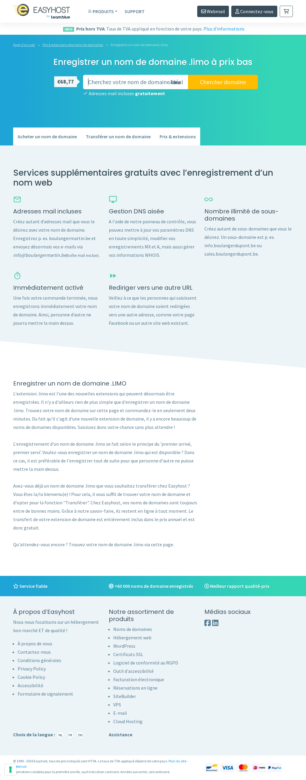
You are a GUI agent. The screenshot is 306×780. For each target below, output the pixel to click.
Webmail (215, 11)
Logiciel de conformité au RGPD (145, 663)
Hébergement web (132, 638)
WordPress (124, 646)
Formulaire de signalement (45, 694)
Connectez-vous (256, 11)
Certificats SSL (128, 654)
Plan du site (177, 761)
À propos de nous (35, 644)
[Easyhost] (46, 11)
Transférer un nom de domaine (118, 136)
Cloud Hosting (128, 721)
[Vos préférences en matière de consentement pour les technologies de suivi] (10, 769)
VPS (117, 705)
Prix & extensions (178, 136)
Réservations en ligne (135, 688)
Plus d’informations (224, 29)
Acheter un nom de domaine (47, 136)
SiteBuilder (124, 696)
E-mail (120, 713)
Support (135, 11)
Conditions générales (39, 660)
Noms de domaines (132, 629)
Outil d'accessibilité (133, 671)
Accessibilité (30, 685)
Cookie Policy (31, 677)
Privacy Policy (32, 669)
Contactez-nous (34, 652)
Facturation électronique (138, 679)
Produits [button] (103, 11)
